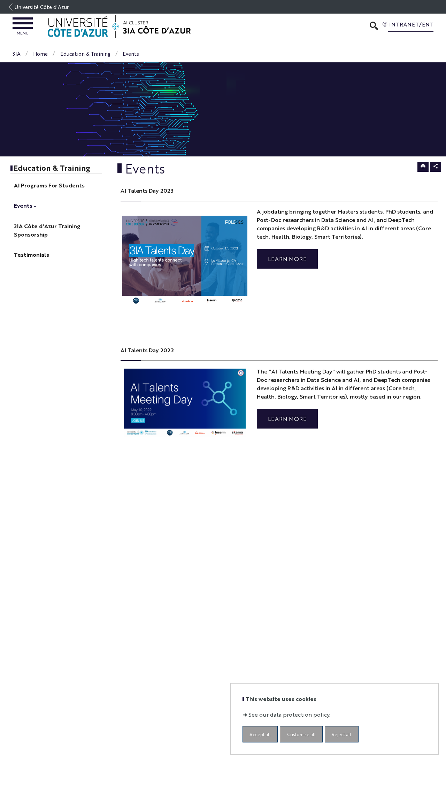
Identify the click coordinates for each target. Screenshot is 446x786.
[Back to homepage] (119, 26)
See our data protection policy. (289, 714)
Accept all (260, 734)
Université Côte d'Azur (42, 6)
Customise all (301, 734)
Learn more (287, 258)
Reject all (341, 734)
